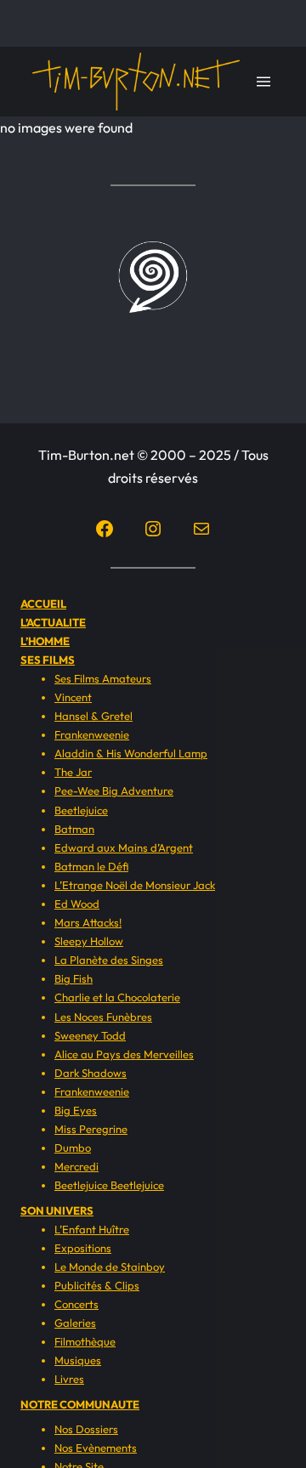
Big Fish (73, 978)
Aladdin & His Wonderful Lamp (130, 753)
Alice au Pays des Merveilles (124, 1054)
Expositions (82, 1248)
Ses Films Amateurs (102, 678)
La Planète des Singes (108, 959)
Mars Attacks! (88, 922)
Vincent (73, 697)
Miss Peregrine (91, 1129)
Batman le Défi (91, 866)
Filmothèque (85, 1341)
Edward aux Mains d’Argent (123, 847)
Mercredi (76, 1166)
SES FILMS (47, 659)
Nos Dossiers (86, 1429)
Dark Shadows (90, 1073)
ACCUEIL (43, 603)
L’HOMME (45, 641)
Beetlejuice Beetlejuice (109, 1185)
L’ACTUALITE (53, 622)
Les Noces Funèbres (103, 1016)
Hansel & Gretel (93, 716)
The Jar (73, 772)
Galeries (75, 1322)
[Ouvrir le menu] (263, 81)
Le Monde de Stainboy (109, 1266)
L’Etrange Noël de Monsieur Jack (134, 885)
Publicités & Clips (96, 1285)
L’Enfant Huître (91, 1229)
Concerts (76, 1304)
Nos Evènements (95, 1447)
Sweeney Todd (90, 1035)
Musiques (77, 1360)
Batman (74, 829)
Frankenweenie (91, 734)
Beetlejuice (81, 810)
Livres (69, 1379)
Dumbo (72, 1147)
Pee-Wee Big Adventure (113, 790)
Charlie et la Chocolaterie (117, 997)
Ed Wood (76, 903)
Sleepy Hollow (88, 941)
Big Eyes (75, 1110)
